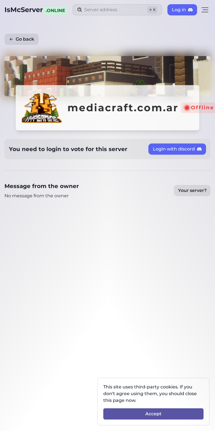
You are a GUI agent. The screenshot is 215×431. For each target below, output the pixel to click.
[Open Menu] (205, 9)
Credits (201, 59)
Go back (25, 39)
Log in (179, 9)
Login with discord (174, 149)
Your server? (192, 190)
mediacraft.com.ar (123, 108)
